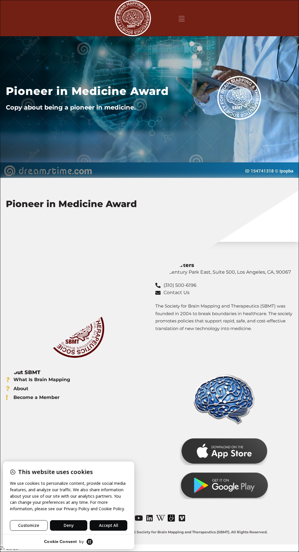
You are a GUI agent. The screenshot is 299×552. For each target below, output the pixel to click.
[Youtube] (138, 518)
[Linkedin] (149, 518)
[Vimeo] (182, 518)
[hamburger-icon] (181, 18)
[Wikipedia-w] (160, 518)
